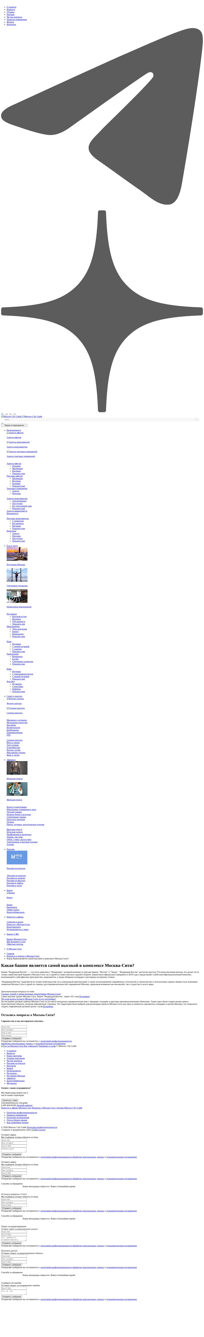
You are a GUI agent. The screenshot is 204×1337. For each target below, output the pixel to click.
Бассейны (11, 725)
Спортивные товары (16, 817)
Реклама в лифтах (15, 883)
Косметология (13, 727)
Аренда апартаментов (17, 498)
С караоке (17, 649)
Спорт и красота (14, 696)
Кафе (9, 669)
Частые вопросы (14, 17)
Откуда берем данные (17, 1120)
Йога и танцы (13, 742)
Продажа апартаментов (18, 518)
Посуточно (17, 503)
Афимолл (11, 760)
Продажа (16, 493)
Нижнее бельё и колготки (19, 814)
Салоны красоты (14, 740)
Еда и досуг (12, 546)
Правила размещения (17, 19)
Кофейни (16, 689)
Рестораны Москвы (16, 1076)
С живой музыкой (20, 646)
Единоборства (13, 747)
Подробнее (84, 996)
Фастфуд (11, 681)
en (6, 414)
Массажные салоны (16, 752)
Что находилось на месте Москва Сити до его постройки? (28, 999)
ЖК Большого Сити (16, 941)
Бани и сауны (13, 755)
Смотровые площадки (22, 661)
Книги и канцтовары (17, 807)
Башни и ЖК (13, 934)
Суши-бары (17, 686)
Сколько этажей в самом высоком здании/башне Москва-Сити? (31, 994)
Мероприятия (13, 626)
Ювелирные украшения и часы (21, 809)
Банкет (15, 631)
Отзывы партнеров (16, 1058)
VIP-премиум (18, 621)
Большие (16, 466)
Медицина (12, 1083)
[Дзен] (102, 411)
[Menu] (2, 423)
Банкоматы (12, 907)
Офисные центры (15, 944)
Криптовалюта (14, 927)
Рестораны (12, 614)
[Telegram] (102, 209)
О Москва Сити (14, 949)
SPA (9, 735)
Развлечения (12, 654)
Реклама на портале (16, 875)
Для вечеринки (19, 501)
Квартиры (11, 531)
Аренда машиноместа (17, 511)
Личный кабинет (24, 1105)
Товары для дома (15, 837)
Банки (9, 890)
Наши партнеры (14, 1056)
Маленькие (17, 468)
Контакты (11, 24)
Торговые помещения (17, 488)
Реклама (10, 14)
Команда (11, 9)
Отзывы (10, 12)
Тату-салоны (13, 745)
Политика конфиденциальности (22, 1112)
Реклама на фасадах (16, 880)
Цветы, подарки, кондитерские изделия (25, 824)
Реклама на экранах (16, 878)
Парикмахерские (15, 732)
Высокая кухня (19, 616)
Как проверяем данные (17, 1122)
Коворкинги (12, 513)
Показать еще (18, 473)
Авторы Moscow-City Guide (69, 1108)
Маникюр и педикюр (17, 720)
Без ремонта (18, 523)
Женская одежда (14, 829)
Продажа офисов (15, 476)
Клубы (15, 659)
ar (14, 414)
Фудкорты (17, 684)
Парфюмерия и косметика (19, 834)
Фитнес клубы (13, 750)
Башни (10, 1068)
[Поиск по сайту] (196, 419)
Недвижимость (14, 430)
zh (10, 414)
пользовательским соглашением (50, 1043)
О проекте (11, 7)
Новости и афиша (15, 917)
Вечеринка (17, 656)
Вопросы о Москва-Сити (44, 1108)
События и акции (15, 922)
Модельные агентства (17, 722)
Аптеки (10, 844)
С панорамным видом (22, 674)
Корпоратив (18, 634)
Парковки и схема (47, 1046)
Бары (9, 641)
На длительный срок (22, 506)
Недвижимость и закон (17, 929)
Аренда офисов (14, 463)
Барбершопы (13, 730)
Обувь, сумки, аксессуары (19, 839)
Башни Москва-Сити (17, 939)
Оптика (10, 822)
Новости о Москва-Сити (18, 924)
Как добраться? (31, 1046)
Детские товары (14, 812)
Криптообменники (16, 912)
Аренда (15, 491)
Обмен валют (13, 910)
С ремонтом (18, 521)
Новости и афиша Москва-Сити (16, 1108)
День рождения (19, 629)
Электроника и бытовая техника (22, 842)
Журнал (10, 22)
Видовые (16, 471)
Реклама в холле (14, 885)
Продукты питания (16, 819)
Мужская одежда (15, 832)
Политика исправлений (18, 1117)
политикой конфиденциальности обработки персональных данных (72, 1157)
